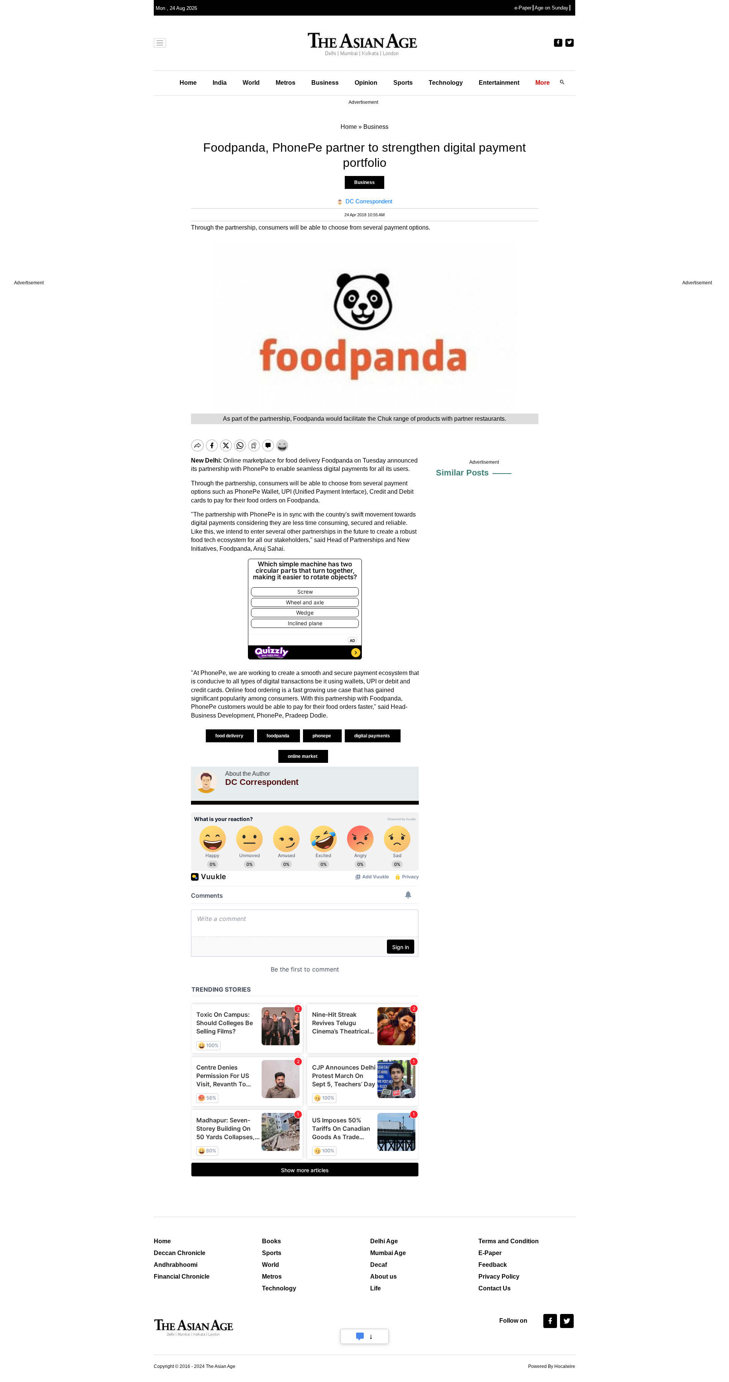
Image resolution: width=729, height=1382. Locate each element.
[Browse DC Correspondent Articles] (206, 781)
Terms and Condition (508, 1241)
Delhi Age (384, 1241)
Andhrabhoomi (175, 1265)
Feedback (492, 1265)
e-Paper (523, 8)
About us (383, 1276)
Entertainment (499, 82)
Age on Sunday (551, 8)
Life (375, 1288)
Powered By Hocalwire (551, 1366)
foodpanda (278, 736)
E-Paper (490, 1253)
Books (271, 1241)
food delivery (230, 736)
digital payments (372, 736)
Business (325, 82)
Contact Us (494, 1288)
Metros (285, 82)
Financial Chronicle (182, 1276)
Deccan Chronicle (179, 1253)
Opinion (366, 82)
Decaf (378, 1265)
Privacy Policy (498, 1276)
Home (188, 82)
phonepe (322, 736)
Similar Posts (462, 472)
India (220, 82)
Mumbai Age (388, 1253)
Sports (403, 82)
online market (303, 756)
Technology (446, 82)
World (251, 82)
